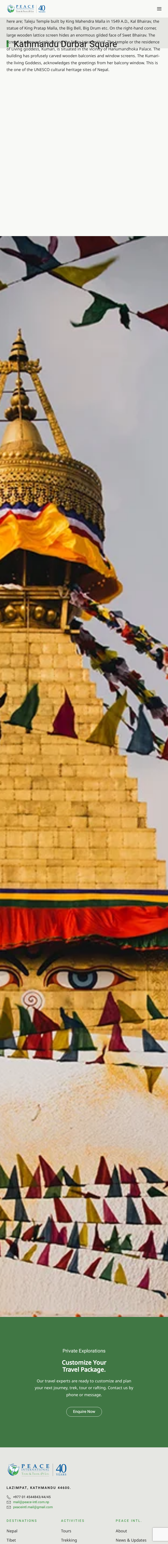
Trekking (69, 1540)
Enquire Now (84, 1412)
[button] (159, 9)
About (121, 1530)
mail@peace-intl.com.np (31, 1502)
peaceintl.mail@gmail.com (33, 1507)
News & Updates (131, 1540)
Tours (66, 1530)
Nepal (12, 1530)
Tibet (11, 1540)
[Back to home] (26, 9)
